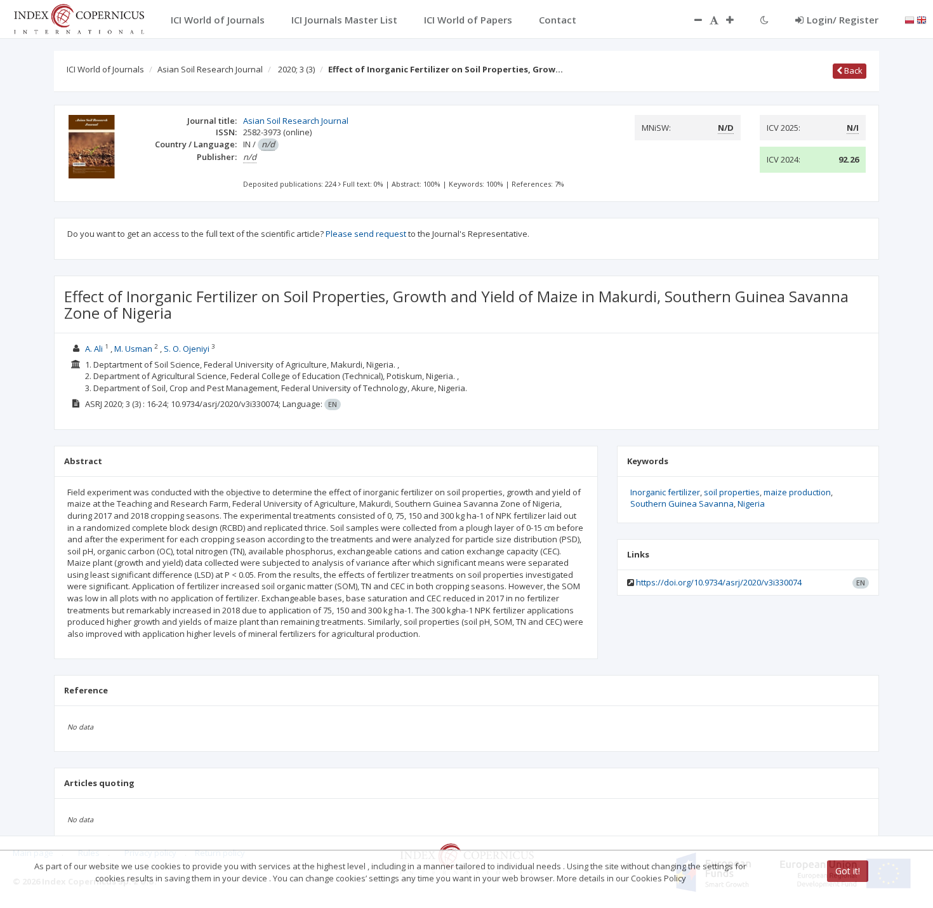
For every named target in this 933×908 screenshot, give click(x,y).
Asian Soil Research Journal (210, 69)
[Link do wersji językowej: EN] (921, 19)
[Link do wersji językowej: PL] (909, 19)
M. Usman (133, 348)
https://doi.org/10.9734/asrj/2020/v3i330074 (719, 582)
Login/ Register (842, 19)
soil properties (732, 492)
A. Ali (94, 348)
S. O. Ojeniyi (186, 348)
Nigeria (751, 503)
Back (852, 70)
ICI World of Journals (105, 69)
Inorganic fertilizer (665, 492)
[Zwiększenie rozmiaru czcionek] (736, 19)
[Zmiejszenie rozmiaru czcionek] (692, 19)
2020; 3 (296, 69)
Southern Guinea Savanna (682, 503)
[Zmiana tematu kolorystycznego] (764, 19)
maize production (797, 492)
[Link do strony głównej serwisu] (78, 17)
